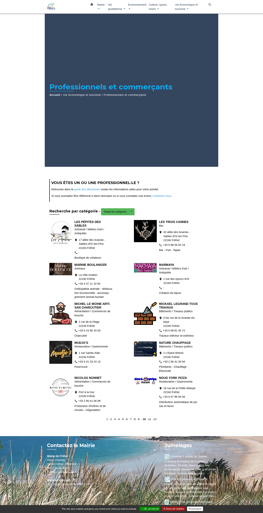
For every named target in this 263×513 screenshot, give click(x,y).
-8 (134, 419)
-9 (138, 419)
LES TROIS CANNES (173, 222)
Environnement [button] (137, 4)
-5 (122, 419)
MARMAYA (166, 264)
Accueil (54, 94)
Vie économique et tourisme (82, 94)
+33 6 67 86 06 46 (174, 396)
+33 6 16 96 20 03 (89, 330)
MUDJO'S (81, 342)
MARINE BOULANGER (90, 264)
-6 (126, 419)
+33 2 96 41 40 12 (58, 468)
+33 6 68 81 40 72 (174, 330)
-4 (118, 419)
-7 (130, 419)
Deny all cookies (174, 509)
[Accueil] (66, 7)
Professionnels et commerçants (125, 94)
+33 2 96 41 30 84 (174, 361)
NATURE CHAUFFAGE (175, 342)
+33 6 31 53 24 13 (89, 361)
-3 (114, 419)
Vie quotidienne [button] (115, 7)
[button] (92, 5)
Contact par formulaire (61, 472)
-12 (155, 419)
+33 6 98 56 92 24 (174, 244)
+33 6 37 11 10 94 (89, 283)
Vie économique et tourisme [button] (186, 7)
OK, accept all (151, 509)
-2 (110, 419)
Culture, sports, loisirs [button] (158, 7)
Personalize (195, 509)
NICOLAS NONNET (88, 377)
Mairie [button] (101, 4)
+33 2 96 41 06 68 (89, 400)
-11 (149, 419)
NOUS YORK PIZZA (173, 377)
